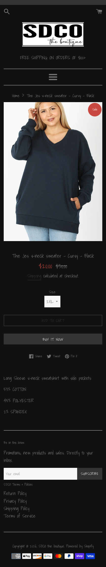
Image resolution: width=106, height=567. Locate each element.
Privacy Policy (15, 501)
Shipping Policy (16, 508)
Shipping (34, 275)
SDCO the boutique (51, 546)
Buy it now (53, 339)
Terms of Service (19, 516)
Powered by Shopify (79, 546)
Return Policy (15, 493)
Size (52, 292)
